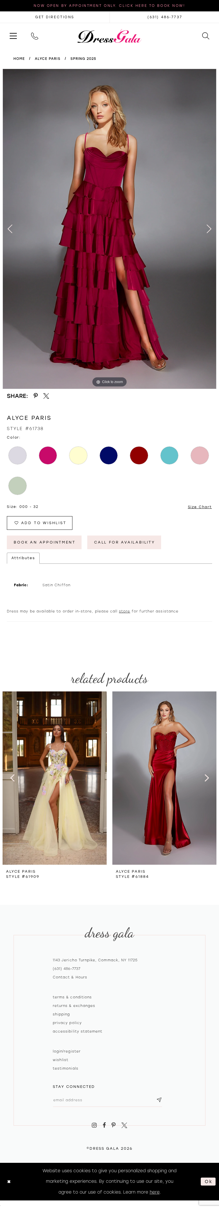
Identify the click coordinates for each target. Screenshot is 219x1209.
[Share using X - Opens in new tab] (46, 396)
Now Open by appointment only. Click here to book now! (109, 6)
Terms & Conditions (72, 997)
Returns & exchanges (74, 1006)
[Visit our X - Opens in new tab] (124, 1125)
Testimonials (65, 1068)
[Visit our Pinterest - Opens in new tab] (113, 1125)
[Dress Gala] (110, 35)
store (124, 611)
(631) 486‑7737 (66, 969)
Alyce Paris (47, 59)
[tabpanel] (109, 229)
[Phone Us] (34, 35)
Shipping (61, 1014)
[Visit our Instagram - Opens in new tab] (94, 1125)
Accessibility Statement (77, 1031)
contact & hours (70, 977)
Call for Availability (124, 542)
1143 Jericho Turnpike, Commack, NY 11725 (95, 960)
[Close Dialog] (9, 1181)
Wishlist (60, 1060)
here (155, 1192)
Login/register (67, 1051)
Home (19, 59)
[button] (13, 35)
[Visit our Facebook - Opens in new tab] (104, 1125)
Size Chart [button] (200, 507)
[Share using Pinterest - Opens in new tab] (35, 396)
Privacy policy (67, 1023)
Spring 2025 (83, 59)
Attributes (23, 558)
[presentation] (55, 778)
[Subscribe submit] (159, 1100)
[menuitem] (13, 35)
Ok (209, 1181)
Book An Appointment (44, 542)
